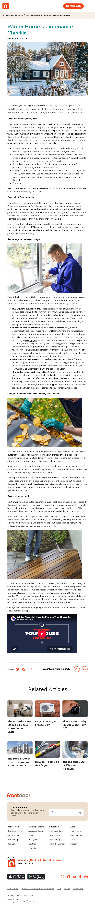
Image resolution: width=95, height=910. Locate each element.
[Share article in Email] (30, 669)
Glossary (74, 844)
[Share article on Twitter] (18, 670)
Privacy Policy (78, 889)
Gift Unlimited (13, 835)
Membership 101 (56, 839)
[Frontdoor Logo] (5, 6)
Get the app (73, 5)
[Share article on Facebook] (23, 669)
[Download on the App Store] (16, 876)
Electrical (32, 844)
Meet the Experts (57, 844)
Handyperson (34, 839)
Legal (59, 889)
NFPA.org (34, 227)
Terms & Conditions (14, 895)
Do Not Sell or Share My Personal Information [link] (38, 889)
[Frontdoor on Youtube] (74, 876)
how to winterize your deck (24, 526)
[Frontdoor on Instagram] (86, 876)
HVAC (31, 835)
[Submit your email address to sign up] (80, 812)
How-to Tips (54, 835)
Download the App (15, 831)
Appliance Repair (35, 831)
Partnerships (28, 895)
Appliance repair (70, 587)
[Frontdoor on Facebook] (68, 876)
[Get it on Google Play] (36, 876)
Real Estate (12, 844)
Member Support (77, 835)
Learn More (24, 863)
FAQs (72, 839)
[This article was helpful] (77, 669)
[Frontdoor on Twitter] (62, 876)
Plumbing (32, 848)
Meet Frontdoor (77, 831)
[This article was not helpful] (85, 669)
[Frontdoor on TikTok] (80, 876)
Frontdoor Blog (56, 831)
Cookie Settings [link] (12, 889)
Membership (12, 839)
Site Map (67, 889)
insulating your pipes (44, 484)
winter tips (24, 611)
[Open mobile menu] (89, 6)
